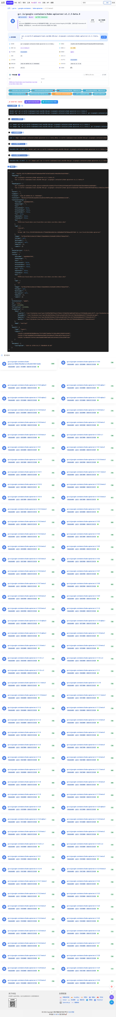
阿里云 (85, 997)
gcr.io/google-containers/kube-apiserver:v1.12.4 (83, 906)
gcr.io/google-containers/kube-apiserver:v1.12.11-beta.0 (27, 881)
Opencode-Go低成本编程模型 (63, 94)
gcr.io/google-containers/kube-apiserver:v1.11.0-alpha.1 (86, 621)
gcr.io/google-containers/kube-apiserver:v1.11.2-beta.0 (86, 707)
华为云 (101, 997)
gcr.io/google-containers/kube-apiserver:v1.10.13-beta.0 (86, 497)
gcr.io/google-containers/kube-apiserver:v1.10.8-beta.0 (27, 596)
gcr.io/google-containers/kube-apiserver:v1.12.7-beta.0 (27, 955)
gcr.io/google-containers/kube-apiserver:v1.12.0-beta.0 (86, 819)
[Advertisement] (54, 376)
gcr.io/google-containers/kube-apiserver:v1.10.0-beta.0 (27, 410)
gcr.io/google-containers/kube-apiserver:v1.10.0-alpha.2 (27, 397)
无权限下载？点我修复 (16, 101)
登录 (113, 3)
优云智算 (73, 1000)
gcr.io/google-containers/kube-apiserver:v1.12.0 (24, 807)
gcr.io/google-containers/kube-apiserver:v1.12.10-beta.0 (86, 869)
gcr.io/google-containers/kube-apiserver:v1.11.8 (24, 782)
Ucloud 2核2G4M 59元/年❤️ (19, 94)
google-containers (24, 8)
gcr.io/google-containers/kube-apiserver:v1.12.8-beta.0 (27, 968)
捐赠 (52, 3)
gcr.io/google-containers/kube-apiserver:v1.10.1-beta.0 (86, 447)
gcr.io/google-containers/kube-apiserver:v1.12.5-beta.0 (27, 931)
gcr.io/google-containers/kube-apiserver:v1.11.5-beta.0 (86, 745)
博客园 (90, 1000)
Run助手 (34, 3)
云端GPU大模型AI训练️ (99, 94)
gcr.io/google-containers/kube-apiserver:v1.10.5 (83, 546)
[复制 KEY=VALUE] (106, 82)
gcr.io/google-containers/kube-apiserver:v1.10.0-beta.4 (27, 435)
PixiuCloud (99, 1000)
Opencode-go (66, 1002)
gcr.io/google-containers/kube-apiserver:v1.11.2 (24, 707)
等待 (24, 3)
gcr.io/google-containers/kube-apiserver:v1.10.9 (83, 596)
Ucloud (64, 1000)
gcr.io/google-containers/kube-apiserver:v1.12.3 (83, 893)
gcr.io (14, 8)
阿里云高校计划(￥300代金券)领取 (20, 90)
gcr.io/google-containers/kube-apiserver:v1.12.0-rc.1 (26, 844)
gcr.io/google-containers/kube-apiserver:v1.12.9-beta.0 (27, 980)
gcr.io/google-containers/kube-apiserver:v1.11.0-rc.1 (26, 658)
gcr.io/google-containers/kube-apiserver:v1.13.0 (83, 980)
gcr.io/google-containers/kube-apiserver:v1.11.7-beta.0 (86, 769)
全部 (105, 74)
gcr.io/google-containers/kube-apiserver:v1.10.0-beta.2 (27, 422)
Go (54, 1014)
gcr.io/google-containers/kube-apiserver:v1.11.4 (24, 732)
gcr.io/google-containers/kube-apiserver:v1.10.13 (25, 497)
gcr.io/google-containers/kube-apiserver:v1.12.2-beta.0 (27, 893)
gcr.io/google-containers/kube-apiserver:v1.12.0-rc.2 (85, 844)
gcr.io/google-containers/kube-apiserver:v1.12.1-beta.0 (86, 856)
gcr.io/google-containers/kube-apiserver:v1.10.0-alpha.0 (27, 385)
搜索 (107, 2)
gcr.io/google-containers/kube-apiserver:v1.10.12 (25, 484)
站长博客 (71, 1012)
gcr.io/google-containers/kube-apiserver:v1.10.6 (83, 559)
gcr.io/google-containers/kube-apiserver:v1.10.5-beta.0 (27, 559)
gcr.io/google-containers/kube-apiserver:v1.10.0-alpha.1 (86, 385)
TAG (15, 3)
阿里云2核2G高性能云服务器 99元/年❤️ (44, 90)
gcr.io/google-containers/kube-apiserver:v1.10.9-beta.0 (27, 608)
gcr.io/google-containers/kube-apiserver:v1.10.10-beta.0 (86, 459)
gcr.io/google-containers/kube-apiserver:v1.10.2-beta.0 (27, 521)
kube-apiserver (38, 8)
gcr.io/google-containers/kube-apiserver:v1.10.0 (83, 362)
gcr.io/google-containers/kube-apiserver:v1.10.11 (25, 472)
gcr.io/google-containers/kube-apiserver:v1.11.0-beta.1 (27, 645)
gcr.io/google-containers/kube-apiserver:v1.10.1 (24, 447)
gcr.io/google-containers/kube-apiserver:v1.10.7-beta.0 (27, 583)
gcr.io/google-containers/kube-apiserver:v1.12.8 (83, 955)
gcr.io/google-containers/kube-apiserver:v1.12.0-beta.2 (86, 831)
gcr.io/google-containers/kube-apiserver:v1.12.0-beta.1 (27, 831)
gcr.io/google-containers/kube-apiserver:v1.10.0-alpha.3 (86, 397)
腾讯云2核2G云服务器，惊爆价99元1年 (95, 90)
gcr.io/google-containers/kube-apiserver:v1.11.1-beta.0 (27, 683)
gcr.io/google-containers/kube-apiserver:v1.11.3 (24, 720)
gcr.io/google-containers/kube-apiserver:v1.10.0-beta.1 (86, 410)
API (48, 3)
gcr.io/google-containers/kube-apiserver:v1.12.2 (83, 881)
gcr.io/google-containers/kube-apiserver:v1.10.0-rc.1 (85, 435)
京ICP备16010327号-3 (60, 1012)
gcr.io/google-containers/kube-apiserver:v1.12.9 (83, 968)
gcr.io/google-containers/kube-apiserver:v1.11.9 (24, 794)
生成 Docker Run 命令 (33, 101)
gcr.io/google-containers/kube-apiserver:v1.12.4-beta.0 (27, 918)
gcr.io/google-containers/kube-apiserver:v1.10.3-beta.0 (27, 534)
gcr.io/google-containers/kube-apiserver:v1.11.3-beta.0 (86, 720)
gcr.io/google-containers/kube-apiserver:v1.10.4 (83, 534)
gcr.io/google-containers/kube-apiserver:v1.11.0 (83, 608)
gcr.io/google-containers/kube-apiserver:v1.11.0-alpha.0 (27, 621)
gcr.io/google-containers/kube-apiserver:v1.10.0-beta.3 (86, 422)
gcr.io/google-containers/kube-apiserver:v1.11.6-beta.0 (86, 757)
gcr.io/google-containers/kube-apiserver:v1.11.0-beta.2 (86, 645)
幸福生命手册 (66, 997)
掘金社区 (82, 1000)
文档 (43, 3)
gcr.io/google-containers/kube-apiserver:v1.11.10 (84, 683)
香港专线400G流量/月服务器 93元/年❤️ (40, 94)
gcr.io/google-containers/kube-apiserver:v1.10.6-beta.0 (27, 571)
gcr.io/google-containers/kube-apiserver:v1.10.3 (83, 521)
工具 (28, 3)
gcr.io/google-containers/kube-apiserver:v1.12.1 (24, 856)
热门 (19, 3)
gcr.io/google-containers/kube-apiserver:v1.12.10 (25, 869)
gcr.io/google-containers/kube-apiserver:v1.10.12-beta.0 (86, 484)
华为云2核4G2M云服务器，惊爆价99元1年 (70, 90)
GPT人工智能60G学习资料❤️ (83, 94)
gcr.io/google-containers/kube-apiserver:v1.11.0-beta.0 (86, 633)
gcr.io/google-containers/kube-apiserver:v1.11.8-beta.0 (86, 782)
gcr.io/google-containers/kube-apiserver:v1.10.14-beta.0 (27, 509)
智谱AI (93, 997)
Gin (58, 1014)
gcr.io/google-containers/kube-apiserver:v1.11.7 (24, 769)
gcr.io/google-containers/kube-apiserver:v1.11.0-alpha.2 (27, 633)
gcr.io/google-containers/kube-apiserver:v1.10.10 (25, 459)
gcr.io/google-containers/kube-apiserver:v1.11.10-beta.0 (27, 695)
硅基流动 (76, 1002)
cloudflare (76, 997)
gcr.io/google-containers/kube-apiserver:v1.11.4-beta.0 (86, 732)
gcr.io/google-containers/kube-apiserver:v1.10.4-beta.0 (27, 546)
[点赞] (111, 986)
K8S (39, 3)
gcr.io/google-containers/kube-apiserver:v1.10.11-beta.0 (86, 472)
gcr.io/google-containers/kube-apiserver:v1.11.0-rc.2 (85, 658)
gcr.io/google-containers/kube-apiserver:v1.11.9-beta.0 (86, 794)
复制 (104, 37)
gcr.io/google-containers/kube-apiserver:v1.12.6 (83, 931)
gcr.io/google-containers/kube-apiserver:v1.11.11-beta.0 (86, 695)
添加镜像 (10, 3)
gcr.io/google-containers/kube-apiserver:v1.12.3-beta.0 (27, 906)
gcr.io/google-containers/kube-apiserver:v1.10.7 (83, 571)
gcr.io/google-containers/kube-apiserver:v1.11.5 (24, 745)
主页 (3, 3)
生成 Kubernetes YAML (50, 101)
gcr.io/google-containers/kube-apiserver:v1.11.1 (83, 670)
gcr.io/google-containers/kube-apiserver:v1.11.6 (24, 757)
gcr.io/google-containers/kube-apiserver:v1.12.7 (83, 943)
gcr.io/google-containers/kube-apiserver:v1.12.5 (83, 918)
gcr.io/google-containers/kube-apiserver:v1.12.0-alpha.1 (27, 819)
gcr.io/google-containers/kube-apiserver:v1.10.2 (83, 509)
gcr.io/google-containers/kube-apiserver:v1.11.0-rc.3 (26, 670)
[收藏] (111, 992)
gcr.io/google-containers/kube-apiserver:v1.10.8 (83, 583)
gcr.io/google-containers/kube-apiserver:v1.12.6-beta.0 (27, 943)
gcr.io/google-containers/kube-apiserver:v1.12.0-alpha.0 (86, 807)
